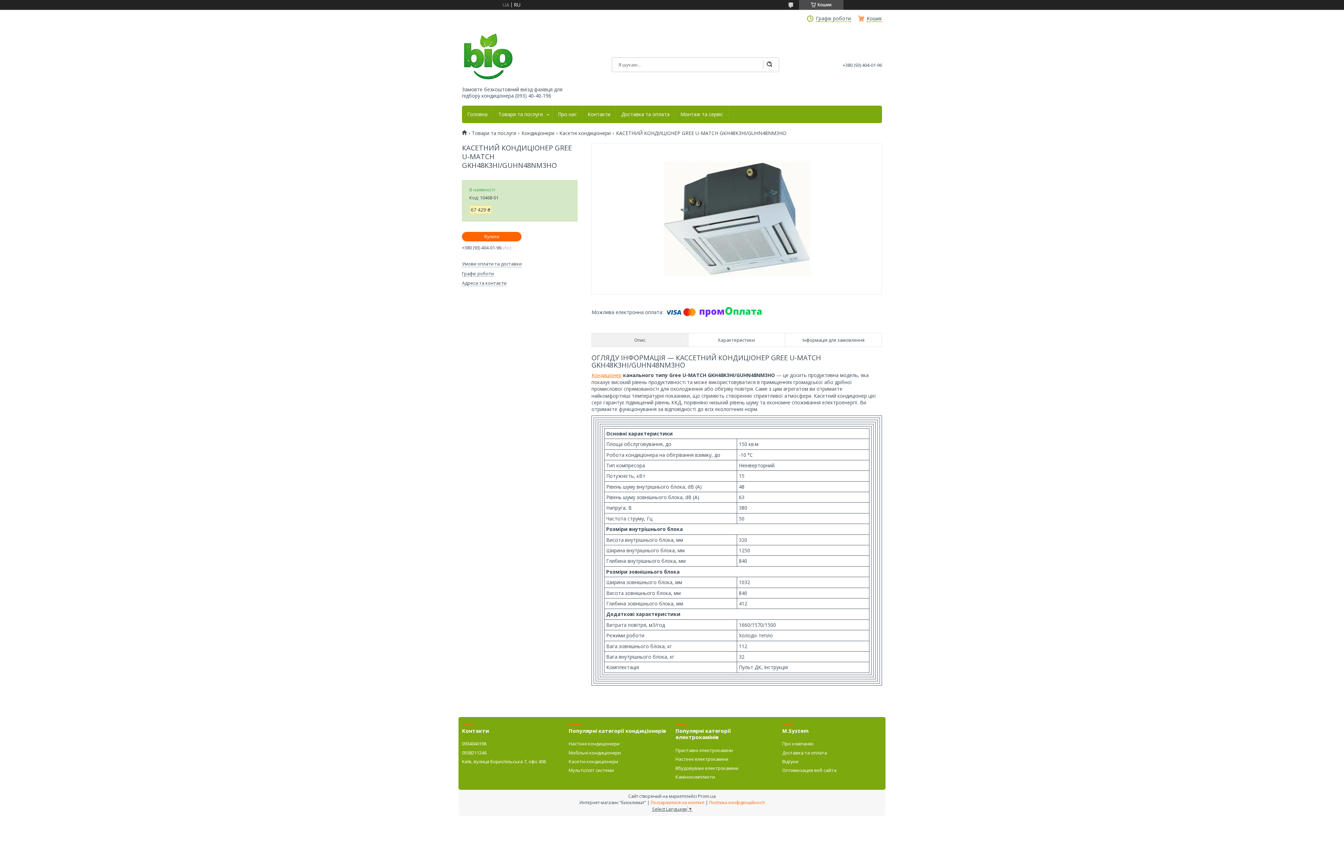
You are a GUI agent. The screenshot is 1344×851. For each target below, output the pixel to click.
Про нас (567, 114)
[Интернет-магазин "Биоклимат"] (488, 57)
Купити (491, 236)
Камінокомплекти (695, 777)
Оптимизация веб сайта (809, 770)
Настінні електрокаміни (702, 759)
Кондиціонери (538, 133)
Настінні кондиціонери (594, 743)
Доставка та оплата (645, 114)
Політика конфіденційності (737, 803)
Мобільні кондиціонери (595, 753)
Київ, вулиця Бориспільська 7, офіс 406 (504, 761)
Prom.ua (707, 796)
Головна (477, 114)
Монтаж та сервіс (701, 114)
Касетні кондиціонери (585, 133)
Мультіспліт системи (591, 770)
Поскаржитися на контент (678, 803)
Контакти (599, 114)
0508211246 (474, 753)
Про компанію (798, 743)
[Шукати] (769, 65)
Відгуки (790, 761)
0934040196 (474, 743)
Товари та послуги (520, 114)
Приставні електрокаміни (704, 750)
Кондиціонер (607, 375)
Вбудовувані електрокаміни (707, 768)
